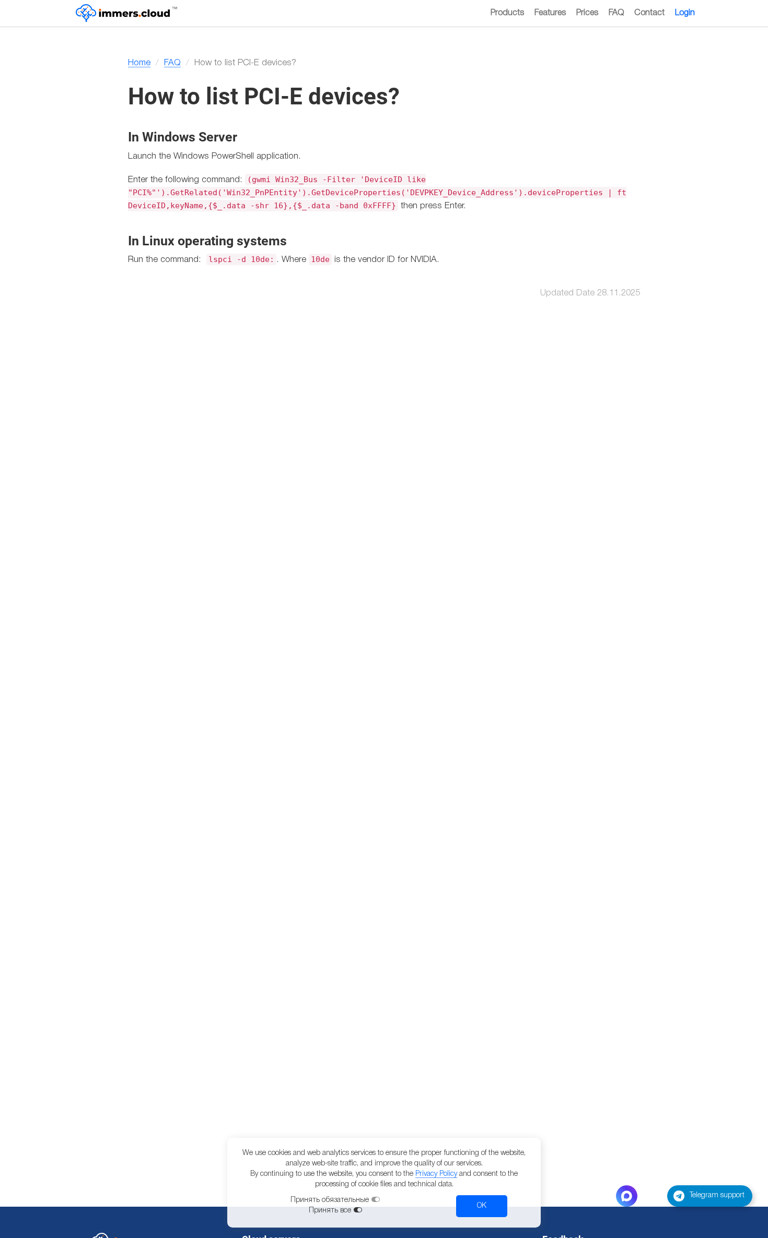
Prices (587, 13)
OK (481, 1206)
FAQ (616, 13)
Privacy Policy (436, 1174)
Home (139, 63)
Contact (649, 13)
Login (685, 13)
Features (550, 13)
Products (507, 13)
